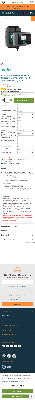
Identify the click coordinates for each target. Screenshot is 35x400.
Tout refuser (17, 391)
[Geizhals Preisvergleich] (9, 367)
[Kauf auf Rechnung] (19, 346)
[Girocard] (15, 346)
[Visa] (7, 346)
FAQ (3, 318)
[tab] (17, 168)
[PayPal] (11, 346)
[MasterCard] (3, 346)
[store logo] (10, 13)
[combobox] (15, 18)
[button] (3, 13)
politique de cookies (17, 382)
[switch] (31, 2)
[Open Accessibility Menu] (31, 396)
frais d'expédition (15, 91)
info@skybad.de (7, 161)
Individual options (17, 386)
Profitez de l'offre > (17, 8)
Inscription (17, 304)
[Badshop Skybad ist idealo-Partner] (4, 367)
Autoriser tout (17, 396)
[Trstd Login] (32, 2)
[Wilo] (6, 72)
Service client (6, 315)
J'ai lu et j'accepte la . (15, 286)
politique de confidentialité (20, 286)
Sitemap (4, 321)
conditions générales (8, 299)
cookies (14, 375)
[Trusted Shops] (4, 356)
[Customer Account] (27, 13)
